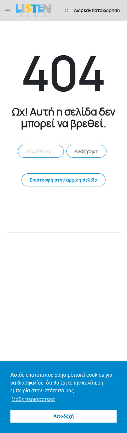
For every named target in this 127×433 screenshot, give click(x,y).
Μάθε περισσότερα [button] (33, 399)
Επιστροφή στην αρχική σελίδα (63, 180)
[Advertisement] (63, 299)
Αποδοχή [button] (63, 416)
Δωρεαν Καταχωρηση (97, 10)
